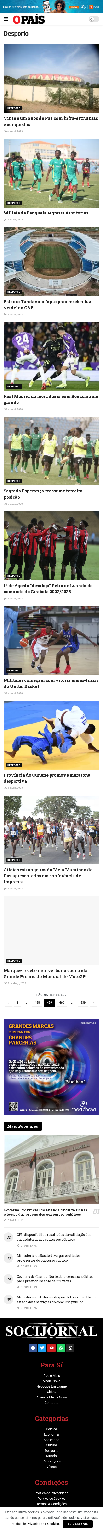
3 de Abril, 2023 (14, 219)
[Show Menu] (6, 19)
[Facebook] (33, 1348)
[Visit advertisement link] (51, 1067)
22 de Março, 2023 (16, 983)
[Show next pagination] (93, 1003)
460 (61, 1002)
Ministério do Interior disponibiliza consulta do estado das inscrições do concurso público (56, 1299)
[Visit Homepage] (29, 19)
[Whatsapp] (61, 1348)
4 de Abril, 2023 (14, 131)
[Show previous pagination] (8, 1003)
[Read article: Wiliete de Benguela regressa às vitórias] (51, 173)
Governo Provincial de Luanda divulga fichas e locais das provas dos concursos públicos (45, 1212)
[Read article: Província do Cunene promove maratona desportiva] (51, 735)
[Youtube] (51, 1348)
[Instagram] (70, 1348)
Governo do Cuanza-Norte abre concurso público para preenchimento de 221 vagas (55, 1279)
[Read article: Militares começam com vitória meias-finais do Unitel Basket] (51, 640)
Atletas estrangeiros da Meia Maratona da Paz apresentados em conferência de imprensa (48, 876)
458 (37, 1002)
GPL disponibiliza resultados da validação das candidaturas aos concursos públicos (54, 1237)
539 (83, 1002)
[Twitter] (42, 1348)
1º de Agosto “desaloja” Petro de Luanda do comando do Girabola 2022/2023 (48, 588)
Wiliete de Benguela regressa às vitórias (46, 213)
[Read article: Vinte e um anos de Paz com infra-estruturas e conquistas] (51, 78)
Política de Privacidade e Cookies (35, 1524)
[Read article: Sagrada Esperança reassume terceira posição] (51, 451)
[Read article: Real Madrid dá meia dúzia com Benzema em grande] (51, 356)
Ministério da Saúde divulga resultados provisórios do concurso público (48, 1258)
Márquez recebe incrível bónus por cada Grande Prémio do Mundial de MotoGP (45, 973)
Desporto (13, 108)
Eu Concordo (78, 1524)
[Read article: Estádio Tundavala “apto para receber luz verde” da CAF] (51, 261)
